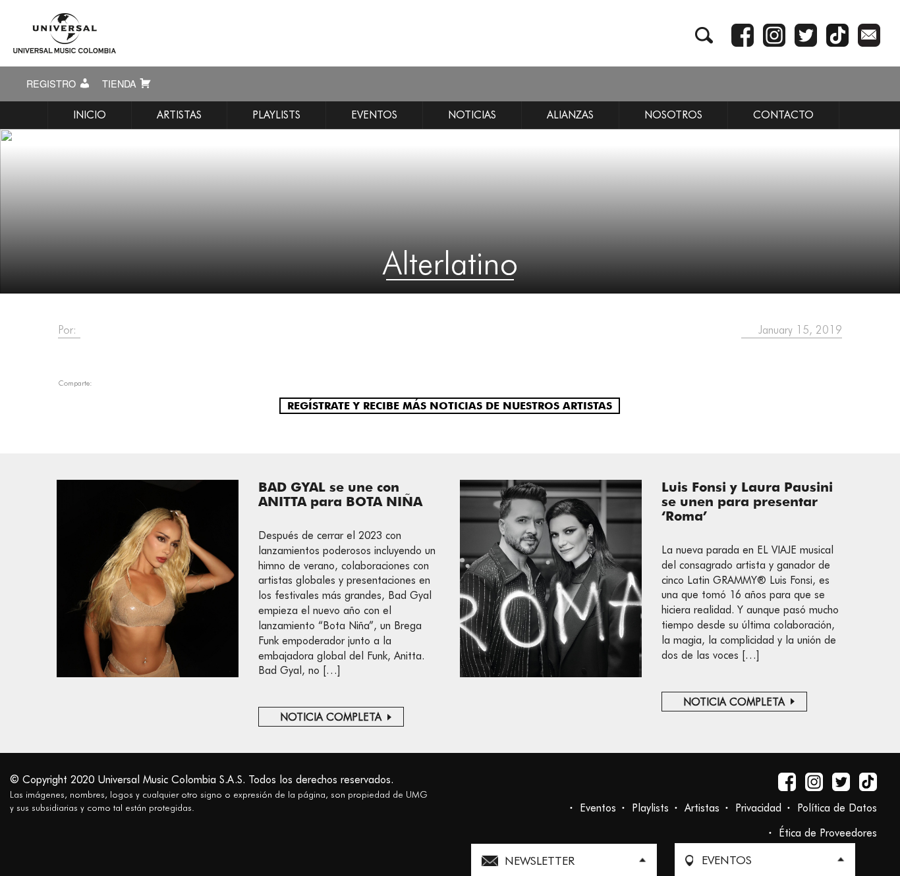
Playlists (650, 808)
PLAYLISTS (276, 115)
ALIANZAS (570, 115)
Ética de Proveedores (828, 833)
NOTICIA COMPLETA (330, 717)
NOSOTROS (673, 115)
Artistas (702, 808)
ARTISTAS (179, 115)
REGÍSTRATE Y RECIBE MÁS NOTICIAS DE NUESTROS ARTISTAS (449, 405)
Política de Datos (837, 808)
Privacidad (758, 808)
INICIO (89, 115)
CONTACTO (783, 115)
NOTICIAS (472, 115)
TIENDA (120, 83)
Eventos (598, 808)
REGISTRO (52, 83)
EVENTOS (374, 115)
